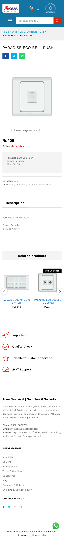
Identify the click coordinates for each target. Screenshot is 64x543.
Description (15, 202)
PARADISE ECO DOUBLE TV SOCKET (47, 301)
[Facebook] (3, 507)
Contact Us (8, 476)
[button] (12, 294)
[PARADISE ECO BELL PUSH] (5, 56)
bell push (21, 184)
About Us (7, 457)
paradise (32, 184)
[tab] (15, 204)
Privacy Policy (10, 466)
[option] (16, 291)
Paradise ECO (46, 184)
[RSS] (20, 507)
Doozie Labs (39, 535)
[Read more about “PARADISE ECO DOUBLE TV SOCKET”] (44, 294)
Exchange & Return (13, 485)
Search (57, 20)
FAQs (5, 480)
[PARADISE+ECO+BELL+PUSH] (14, 56)
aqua (11, 184)
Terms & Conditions (13, 471)
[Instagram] (15, 507)
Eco (16, 181)
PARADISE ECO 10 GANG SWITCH (16, 301)
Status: (6, 146)
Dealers (6, 461)
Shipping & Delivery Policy (17, 489)
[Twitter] (9, 507)
